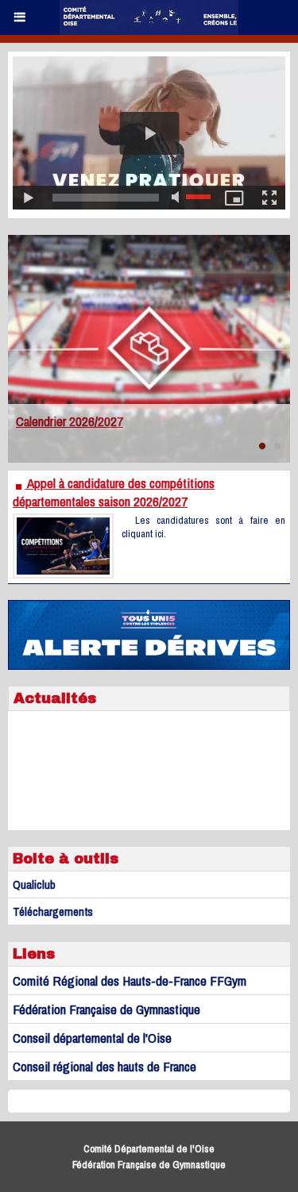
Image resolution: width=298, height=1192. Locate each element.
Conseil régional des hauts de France (104, 1066)
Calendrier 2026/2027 (69, 421)
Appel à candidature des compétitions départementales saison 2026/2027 (114, 492)
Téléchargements (53, 911)
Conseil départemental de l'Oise (92, 1038)
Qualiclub (34, 884)
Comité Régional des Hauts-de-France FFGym (129, 980)
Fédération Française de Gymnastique (106, 1009)
